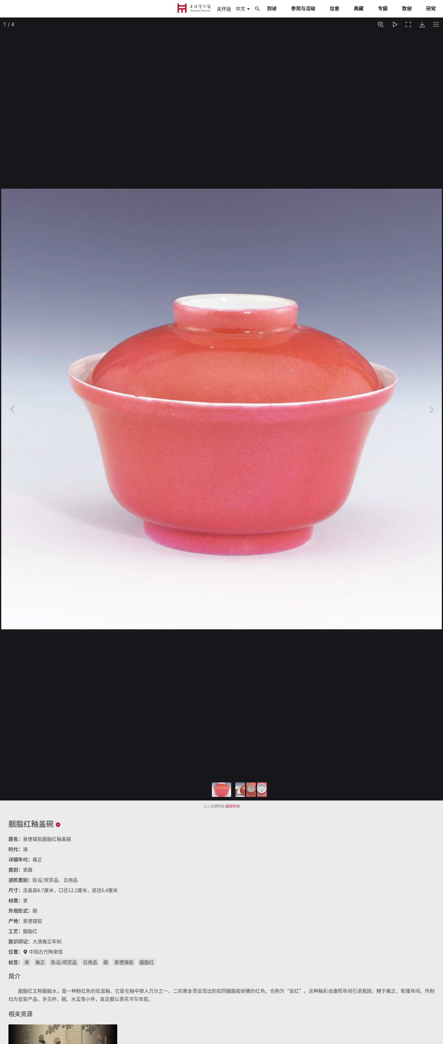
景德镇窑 (124, 962)
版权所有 (232, 806)
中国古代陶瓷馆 (46, 951)
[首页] (194, 9)
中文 (241, 9)
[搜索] (257, 8)
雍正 (40, 962)
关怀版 (224, 8)
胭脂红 (147, 962)
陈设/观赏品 (64, 962)
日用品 (90, 962)
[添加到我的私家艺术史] (58, 824)
